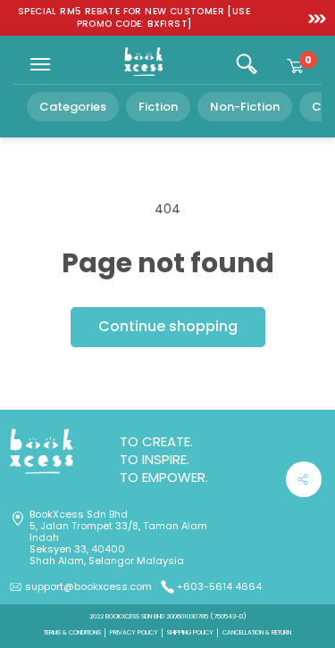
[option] (134, 17)
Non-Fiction (245, 106)
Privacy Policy (134, 632)
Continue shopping (168, 326)
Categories (72, 106)
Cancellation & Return (256, 632)
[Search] (246, 64)
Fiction (158, 106)
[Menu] (40, 64)
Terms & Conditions (72, 632)
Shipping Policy (190, 632)
